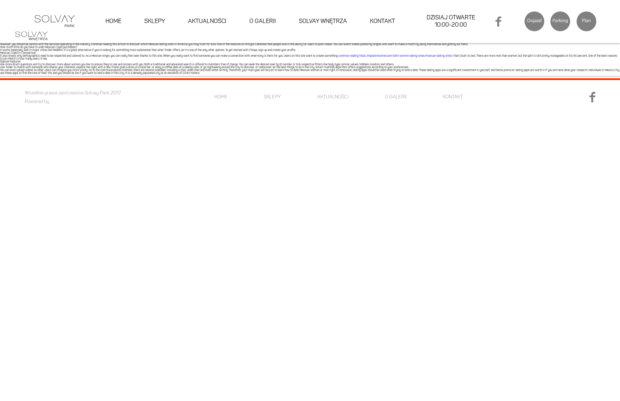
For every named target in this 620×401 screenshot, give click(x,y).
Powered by (37, 101)
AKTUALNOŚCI (207, 21)
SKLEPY (154, 21)
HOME (113, 21)
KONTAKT (382, 21)
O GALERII (262, 21)
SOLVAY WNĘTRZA (323, 21)
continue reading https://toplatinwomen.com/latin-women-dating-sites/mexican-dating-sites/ (395, 56)
